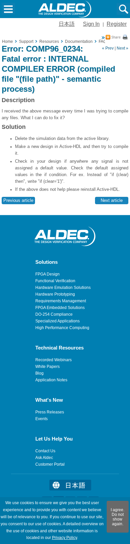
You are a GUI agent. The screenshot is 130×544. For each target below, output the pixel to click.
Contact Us (45, 451)
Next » (122, 48)
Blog (39, 373)
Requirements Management (60, 301)
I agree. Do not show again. (117, 517)
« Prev (108, 48)
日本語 (67, 24)
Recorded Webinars (53, 360)
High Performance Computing (62, 327)
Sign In (91, 24)
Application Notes (51, 380)
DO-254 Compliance (54, 314)
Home (7, 41)
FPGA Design (47, 274)
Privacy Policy (64, 537)
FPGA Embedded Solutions (60, 307)
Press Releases (49, 412)
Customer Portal (50, 464)
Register (117, 24)
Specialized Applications (57, 321)
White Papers (47, 366)
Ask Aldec (44, 457)
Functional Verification (55, 281)
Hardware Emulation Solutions (63, 287)
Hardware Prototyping (55, 294)
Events (41, 418)
